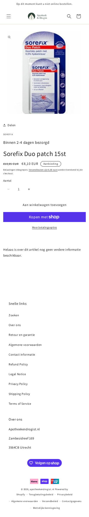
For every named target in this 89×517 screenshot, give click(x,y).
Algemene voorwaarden (25, 345)
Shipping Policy (19, 394)
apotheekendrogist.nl (42, 489)
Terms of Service (20, 404)
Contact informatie (22, 354)
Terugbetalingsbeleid (41, 494)
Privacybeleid (65, 494)
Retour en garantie (22, 335)
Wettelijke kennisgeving (46, 507)
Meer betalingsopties (44, 227)
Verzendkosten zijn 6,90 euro (43, 169)
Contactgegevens (72, 501)
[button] (8, 16)
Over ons (15, 325)
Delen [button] (12, 125)
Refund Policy (18, 364)
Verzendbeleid (50, 501)
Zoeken (14, 315)
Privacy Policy (18, 384)
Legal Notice (17, 374)
